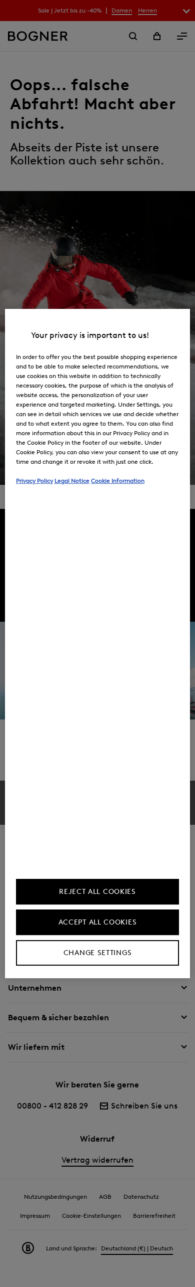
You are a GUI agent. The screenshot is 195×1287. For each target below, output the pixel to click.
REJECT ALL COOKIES (97, 891)
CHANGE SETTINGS (98, 953)
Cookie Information (117, 480)
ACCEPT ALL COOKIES (97, 922)
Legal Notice (72, 480)
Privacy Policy (34, 480)
